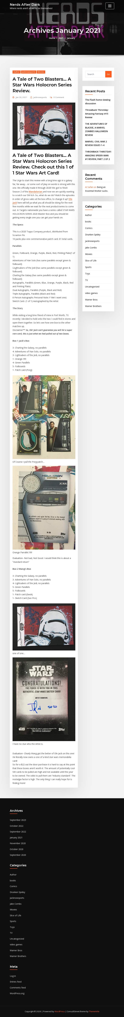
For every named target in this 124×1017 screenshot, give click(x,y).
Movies (41, 71)
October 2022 (16, 825)
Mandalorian (36, 191)
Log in (13, 975)
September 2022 (18, 831)
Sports (88, 267)
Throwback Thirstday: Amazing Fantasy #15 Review (97, 113)
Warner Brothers (93, 306)
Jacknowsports (28, 71)
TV (86, 280)
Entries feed (15, 981)
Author (16, 71)
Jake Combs (91, 247)
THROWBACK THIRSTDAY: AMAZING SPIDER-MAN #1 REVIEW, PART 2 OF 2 (98, 155)
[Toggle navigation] (109, 6)
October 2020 (16, 849)
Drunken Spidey (92, 234)
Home (52, 38)
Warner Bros (91, 299)
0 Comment (59, 97)
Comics (88, 228)
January (71, 38)
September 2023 (18, 820)
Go (108, 74)
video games (91, 293)
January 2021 (16, 837)
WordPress (60, 1011)
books (88, 221)
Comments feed (18, 987)
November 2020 (18, 843)
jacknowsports (40, 97)
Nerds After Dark (25, 4)
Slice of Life (90, 260)
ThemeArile (94, 1011)
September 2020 (18, 854)
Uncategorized (92, 286)
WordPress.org (17, 993)
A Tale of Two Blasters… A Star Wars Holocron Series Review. (42, 84)
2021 (61, 38)
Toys (87, 273)
